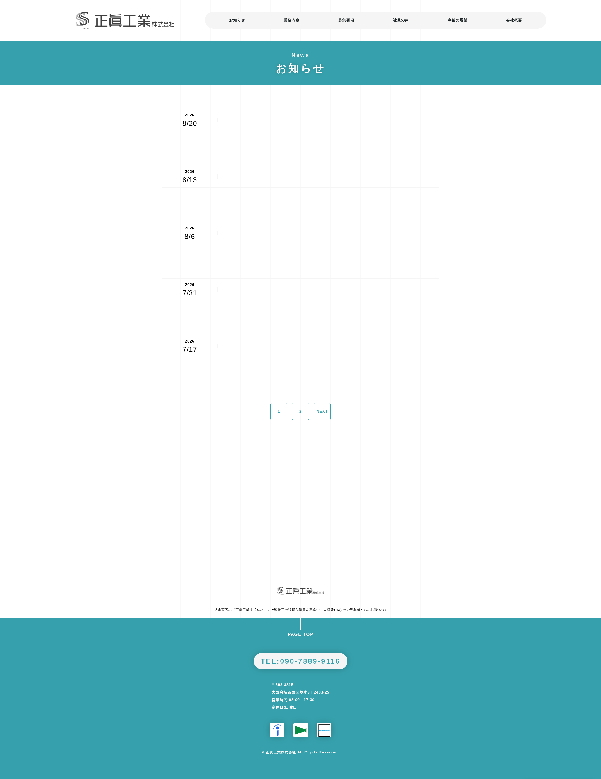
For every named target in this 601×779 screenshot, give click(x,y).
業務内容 (292, 20)
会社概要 (514, 20)
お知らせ (237, 20)
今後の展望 (458, 20)
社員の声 (401, 20)
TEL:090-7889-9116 (300, 661)
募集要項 (346, 20)
